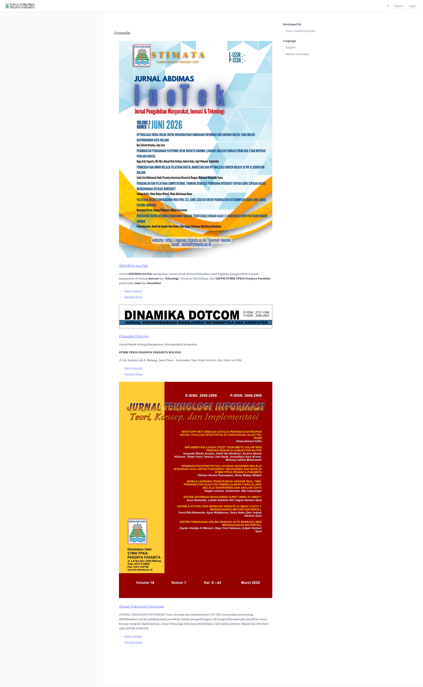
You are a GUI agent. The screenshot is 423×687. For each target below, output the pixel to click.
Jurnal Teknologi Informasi (141, 606)
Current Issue (133, 297)
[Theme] (388, 6)
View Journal (133, 291)
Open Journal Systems (300, 31)
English (291, 47)
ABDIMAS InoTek (133, 266)
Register (399, 6)
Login (412, 6)
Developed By (292, 24)
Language (289, 40)
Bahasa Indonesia (297, 54)
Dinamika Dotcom (134, 336)
